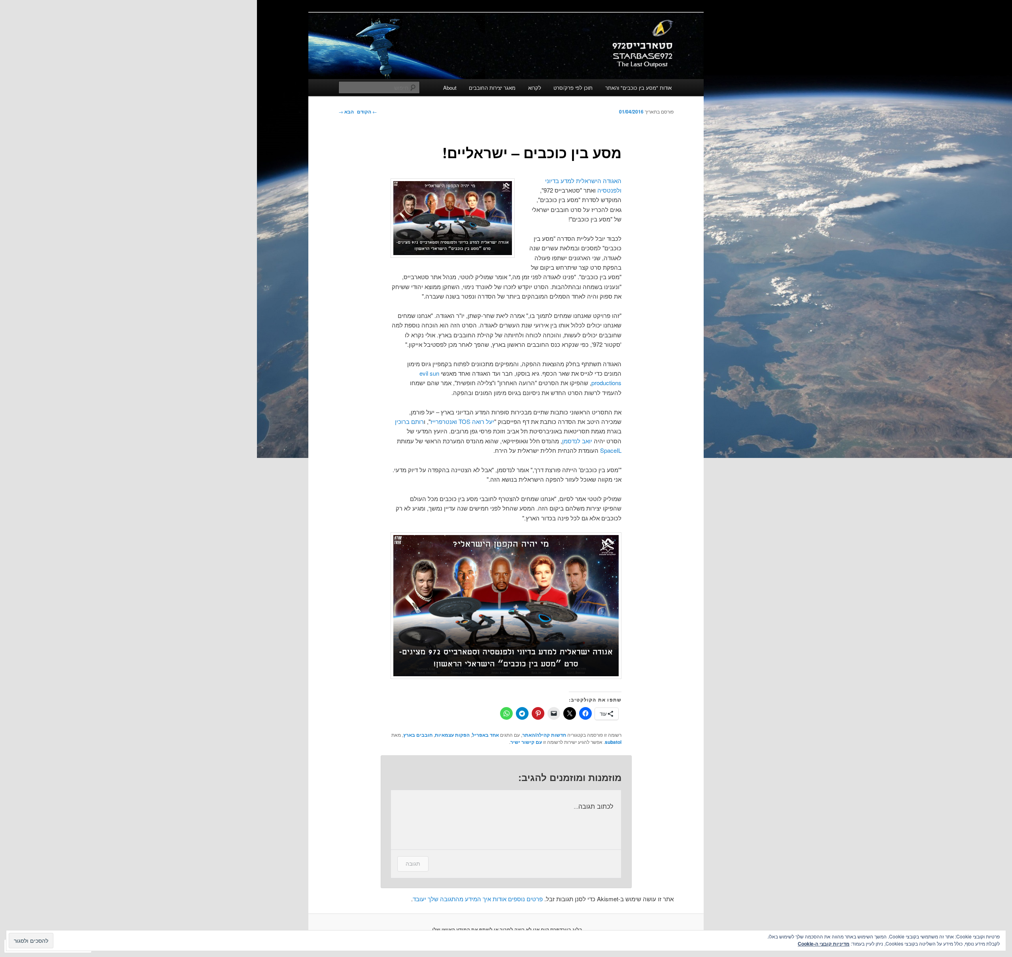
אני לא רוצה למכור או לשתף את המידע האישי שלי (486, 929)
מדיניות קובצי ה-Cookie (824, 943)
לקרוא (534, 87)
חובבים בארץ (417, 734)
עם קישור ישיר (526, 741)
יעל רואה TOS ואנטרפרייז (462, 421)
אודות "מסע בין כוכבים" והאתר (638, 87)
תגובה (413, 863)
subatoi (613, 741)
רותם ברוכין (409, 421)
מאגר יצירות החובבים (492, 87)
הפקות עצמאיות (452, 734)
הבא (346, 111)
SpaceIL (610, 450)
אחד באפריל (485, 734)
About (450, 87)
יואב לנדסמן (577, 441)
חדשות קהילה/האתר (544, 734)
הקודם (367, 111)
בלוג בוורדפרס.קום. (561, 929)
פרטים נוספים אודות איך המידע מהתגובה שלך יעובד (478, 899)
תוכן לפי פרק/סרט (573, 87)
